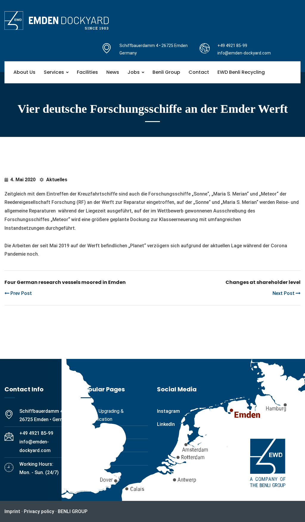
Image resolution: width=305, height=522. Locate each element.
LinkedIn (166, 424)
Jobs (133, 72)
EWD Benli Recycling (241, 72)
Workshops (97, 445)
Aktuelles (56, 179)
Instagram (168, 411)
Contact (199, 72)
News (112, 72)
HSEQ (92, 472)
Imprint (12, 511)
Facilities (87, 72)
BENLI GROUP (73, 511)
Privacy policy (39, 511)
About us (24, 72)
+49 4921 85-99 (232, 45)
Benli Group (166, 72)
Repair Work (98, 432)
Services (54, 72)
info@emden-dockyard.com (244, 53)
